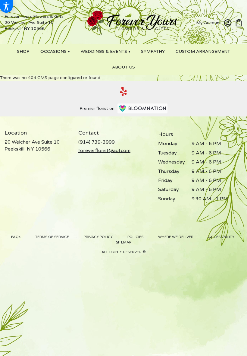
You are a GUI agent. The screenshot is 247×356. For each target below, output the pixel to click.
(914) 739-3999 (96, 142)
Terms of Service (52, 237)
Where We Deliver (175, 237)
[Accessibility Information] (6, 6)
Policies (135, 237)
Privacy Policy (98, 237)
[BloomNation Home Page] (142, 108)
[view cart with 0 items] (238, 22)
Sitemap (123, 242)
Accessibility (221, 237)
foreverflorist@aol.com (104, 151)
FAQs (15, 237)
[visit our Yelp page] (123, 91)
